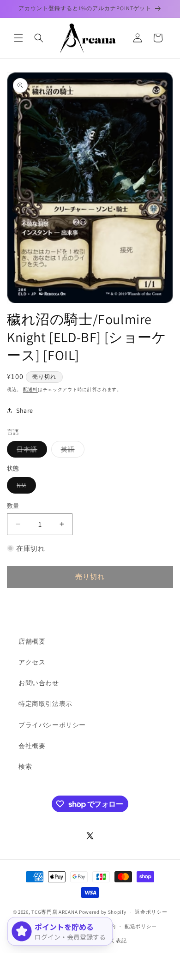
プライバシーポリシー (52, 725)
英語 (71, 451)
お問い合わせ (38, 683)
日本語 (30, 451)
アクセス (31, 662)
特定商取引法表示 (45, 704)
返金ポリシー (151, 912)
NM (25, 487)
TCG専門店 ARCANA (54, 912)
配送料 (30, 389)
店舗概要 (31, 641)
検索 (25, 766)
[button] (18, 38)
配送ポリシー (141, 926)
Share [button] (24, 410)
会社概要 (31, 746)
